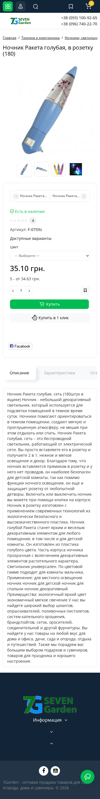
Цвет (14, 246)
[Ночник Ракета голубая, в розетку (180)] (50, 109)
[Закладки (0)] (71, 6)
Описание (19, 372)
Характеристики (59, 372)
